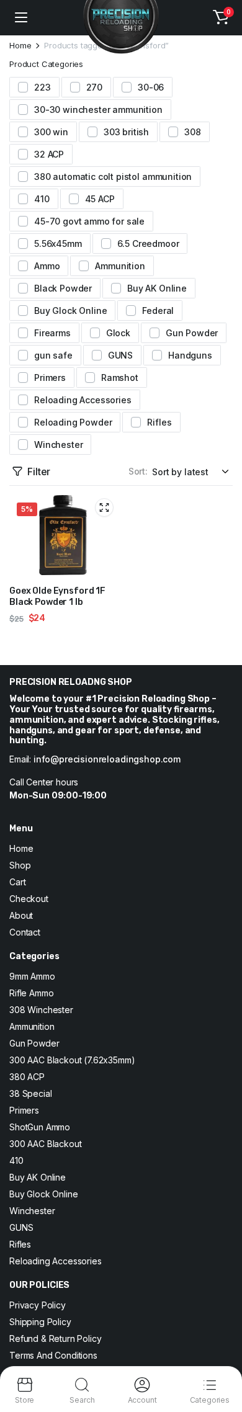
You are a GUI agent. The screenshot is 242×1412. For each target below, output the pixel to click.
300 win (51, 132)
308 (192, 132)
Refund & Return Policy (55, 1338)
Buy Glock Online (70, 310)
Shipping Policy (40, 1321)
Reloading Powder (73, 422)
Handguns (190, 355)
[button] (221, 17)
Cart (17, 882)
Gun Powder (192, 333)
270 (94, 87)
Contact (24, 932)
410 (42, 199)
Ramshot (119, 377)
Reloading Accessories (83, 400)
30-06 (151, 87)
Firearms (52, 333)
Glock (118, 333)
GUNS (120, 355)
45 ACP (100, 199)
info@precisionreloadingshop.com (107, 759)
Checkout (28, 898)
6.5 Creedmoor (148, 243)
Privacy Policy (37, 1305)
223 (42, 87)
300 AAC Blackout (45, 1143)
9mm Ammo (32, 976)
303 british (126, 132)
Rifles (159, 422)
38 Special (30, 1093)
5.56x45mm (58, 243)
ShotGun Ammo (39, 1127)
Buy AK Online (157, 288)
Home (20, 46)
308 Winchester (41, 1009)
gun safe (53, 355)
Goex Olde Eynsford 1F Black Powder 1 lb (57, 596)
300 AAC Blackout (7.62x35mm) (72, 1060)
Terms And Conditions (53, 1355)
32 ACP (49, 154)
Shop (19, 865)
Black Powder (63, 288)
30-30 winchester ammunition (98, 109)
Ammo (47, 266)
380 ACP (27, 1076)
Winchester (58, 444)
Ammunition (120, 266)
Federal (158, 310)
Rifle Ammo (31, 993)
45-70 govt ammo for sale (89, 221)
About (21, 915)
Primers (50, 377)
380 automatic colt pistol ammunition (113, 176)
